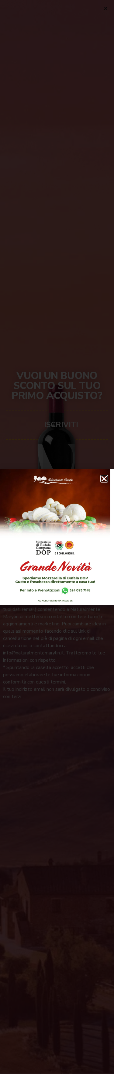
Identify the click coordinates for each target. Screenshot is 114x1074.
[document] (57, 537)
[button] (104, 479)
